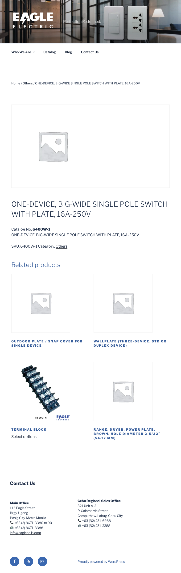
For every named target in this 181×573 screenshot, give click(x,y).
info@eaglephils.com (25, 533)
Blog (68, 52)
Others (28, 83)
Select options (24, 436)
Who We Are (21, 52)
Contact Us (90, 52)
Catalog (49, 52)
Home (15, 83)
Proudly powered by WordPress (101, 562)
